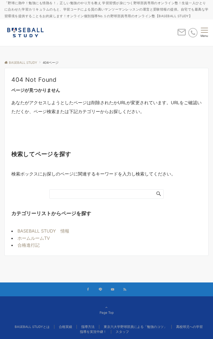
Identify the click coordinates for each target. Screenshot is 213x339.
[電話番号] (192, 32)
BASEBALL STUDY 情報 (43, 231)
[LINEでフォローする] (100, 290)
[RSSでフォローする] (124, 290)
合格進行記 (28, 245)
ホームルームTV (33, 238)
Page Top (107, 313)
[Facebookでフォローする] (88, 290)
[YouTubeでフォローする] (112, 290)
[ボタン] (181, 34)
